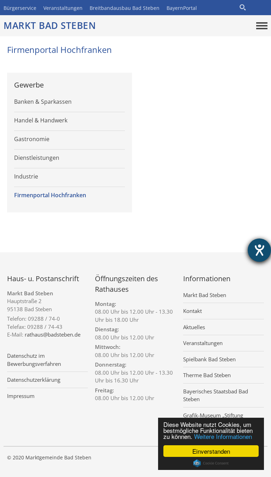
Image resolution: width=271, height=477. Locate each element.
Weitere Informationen (223, 436)
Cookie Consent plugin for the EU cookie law (211, 463)
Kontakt (192, 310)
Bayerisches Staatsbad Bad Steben (215, 395)
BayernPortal (182, 8)
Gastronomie (31, 139)
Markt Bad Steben (50, 25)
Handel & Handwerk (40, 120)
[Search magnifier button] (243, 7)
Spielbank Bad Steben (209, 359)
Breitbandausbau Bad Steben (124, 8)
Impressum (21, 395)
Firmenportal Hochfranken (50, 195)
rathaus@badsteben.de (52, 334)
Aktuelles (194, 327)
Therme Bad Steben (207, 375)
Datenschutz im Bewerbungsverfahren (34, 359)
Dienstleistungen (36, 158)
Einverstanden (211, 451)
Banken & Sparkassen (43, 101)
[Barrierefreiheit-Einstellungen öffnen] (259, 250)
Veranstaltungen (63, 8)
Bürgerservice (20, 8)
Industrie (26, 176)
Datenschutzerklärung (33, 379)
